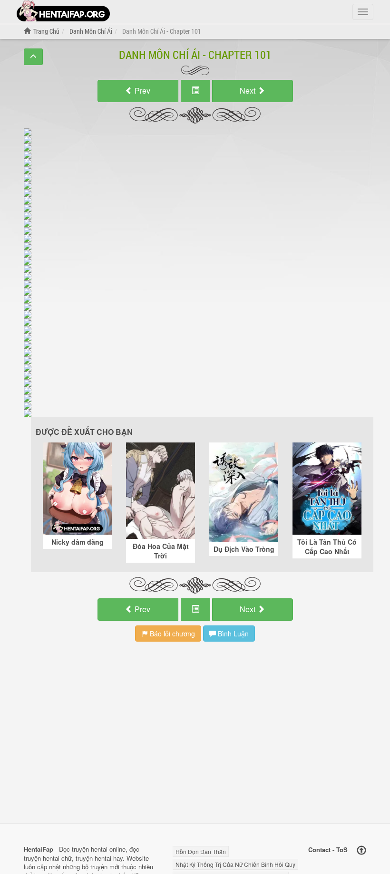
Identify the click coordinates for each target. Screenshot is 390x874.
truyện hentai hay (99, 858)
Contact (319, 849)
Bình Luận (232, 633)
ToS (342, 849)
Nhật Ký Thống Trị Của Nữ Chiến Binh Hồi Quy (235, 864)
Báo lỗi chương (171, 633)
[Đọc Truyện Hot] (63, 10)
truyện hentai (89, 849)
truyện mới (104, 866)
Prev (141, 90)
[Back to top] (361, 850)
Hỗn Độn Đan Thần (201, 851)
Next (248, 90)
